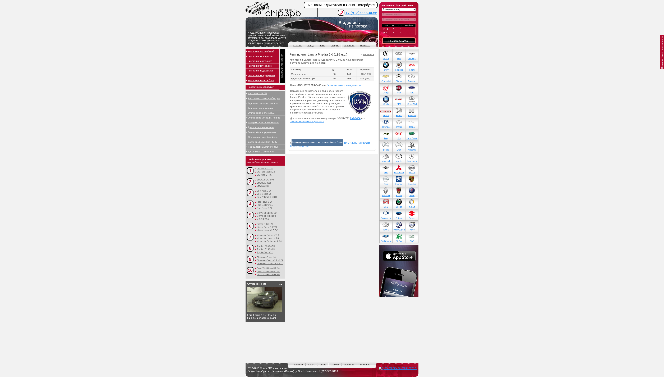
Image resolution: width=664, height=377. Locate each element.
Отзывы (297, 45)
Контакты (365, 45)
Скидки (335, 45)
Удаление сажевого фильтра (263, 103)
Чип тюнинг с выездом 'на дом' (264, 98)
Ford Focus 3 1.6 (265, 202)
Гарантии (349, 45)
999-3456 (355, 118)
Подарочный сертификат (261, 87)
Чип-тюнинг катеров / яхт (261, 80)
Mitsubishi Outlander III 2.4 (269, 241)
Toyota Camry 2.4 (265, 252)
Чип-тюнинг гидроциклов (260, 70)
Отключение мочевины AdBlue (264, 117)
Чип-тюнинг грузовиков (260, 66)
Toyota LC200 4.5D (266, 246)
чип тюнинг (281, 368)
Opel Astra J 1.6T (265, 191)
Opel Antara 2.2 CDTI (267, 197)
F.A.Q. (310, 45)
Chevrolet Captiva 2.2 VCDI (270, 260)
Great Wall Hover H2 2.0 (268, 268)
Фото (322, 45)
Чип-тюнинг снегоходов (260, 61)
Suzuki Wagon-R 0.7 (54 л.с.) (343, 143)
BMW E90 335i (264, 183)
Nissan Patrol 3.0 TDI (267, 227)
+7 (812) (361, 13)
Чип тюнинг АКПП (257, 93)
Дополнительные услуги (261, 151)
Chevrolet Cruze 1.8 (266, 257)
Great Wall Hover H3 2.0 (268, 274)
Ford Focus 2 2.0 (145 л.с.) (262, 315)
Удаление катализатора (260, 108)
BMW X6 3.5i (263, 186)
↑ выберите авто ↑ (399, 40)
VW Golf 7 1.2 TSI (265, 168)
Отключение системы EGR (262, 113)
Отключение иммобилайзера (263, 137)
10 (250, 270)
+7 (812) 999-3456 (327, 371)
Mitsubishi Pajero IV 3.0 (268, 235)
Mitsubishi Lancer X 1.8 (268, 238)
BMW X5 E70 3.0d (265, 180)
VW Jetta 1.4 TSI (264, 175)
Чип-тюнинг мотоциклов (260, 56)
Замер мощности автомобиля (263, 122)
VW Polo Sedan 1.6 (266, 172)
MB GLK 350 (263, 219)
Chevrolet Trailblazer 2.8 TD (270, 263)
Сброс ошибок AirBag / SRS (262, 142)
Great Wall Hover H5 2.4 (268, 271)
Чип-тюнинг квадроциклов (261, 75)
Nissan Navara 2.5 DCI (267, 230)
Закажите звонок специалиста (344, 85)
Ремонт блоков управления (262, 132)
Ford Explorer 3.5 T (266, 205)
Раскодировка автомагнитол (263, 147)
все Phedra (368, 54)
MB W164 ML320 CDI (267, 213)
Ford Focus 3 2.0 (265, 208)
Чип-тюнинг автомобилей (261, 51)
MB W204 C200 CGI (266, 216)
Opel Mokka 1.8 (264, 194)
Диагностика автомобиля (261, 127)
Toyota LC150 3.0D (266, 249)
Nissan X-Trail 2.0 (265, 224)
